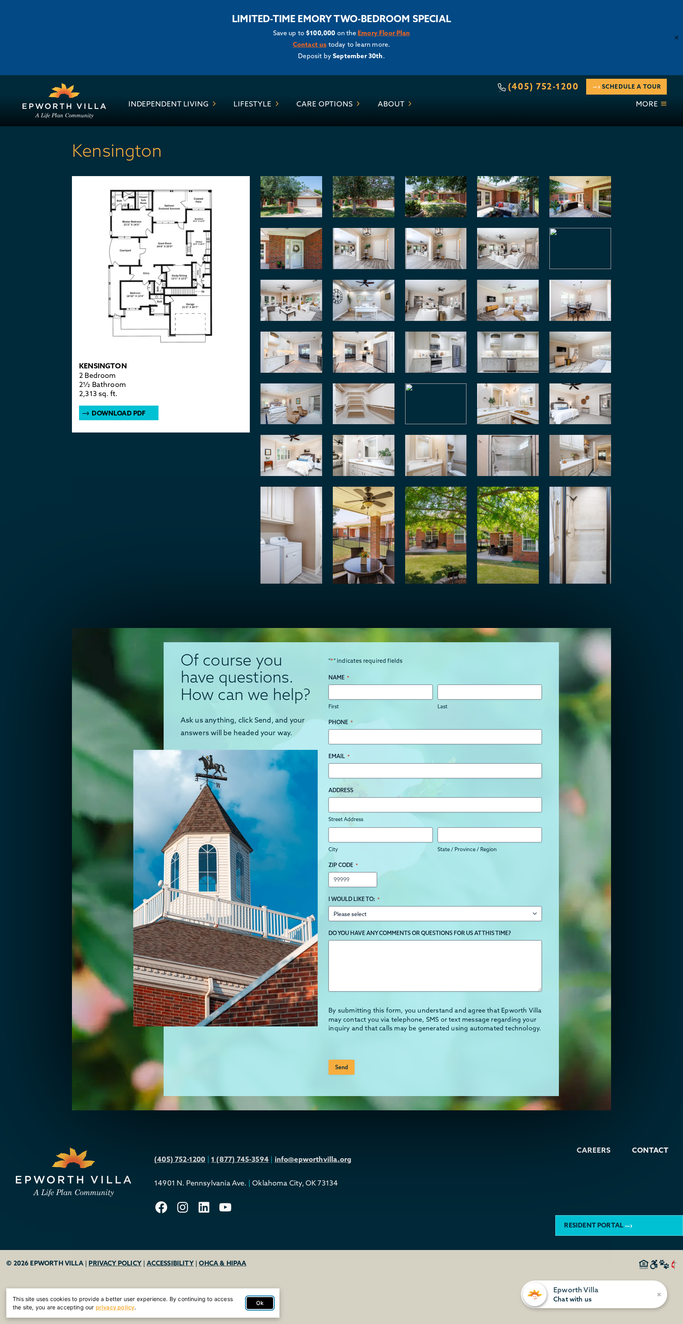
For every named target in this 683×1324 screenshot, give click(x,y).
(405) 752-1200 (543, 86)
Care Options (324, 103)
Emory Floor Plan (384, 33)
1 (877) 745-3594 (240, 1159)
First (333, 706)
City (333, 849)
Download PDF (118, 413)
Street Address (345, 819)
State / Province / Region (467, 849)
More (647, 103)
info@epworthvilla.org (313, 1159)
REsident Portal (593, 1225)
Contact (650, 1150)
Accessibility (170, 1263)
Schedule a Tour (631, 86)
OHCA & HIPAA (222, 1263)
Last (442, 706)
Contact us (310, 44)
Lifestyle (253, 103)
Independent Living (168, 103)
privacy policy (115, 1307)
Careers (593, 1150)
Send (341, 1067)
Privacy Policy (115, 1263)
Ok (260, 1302)
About (391, 103)
